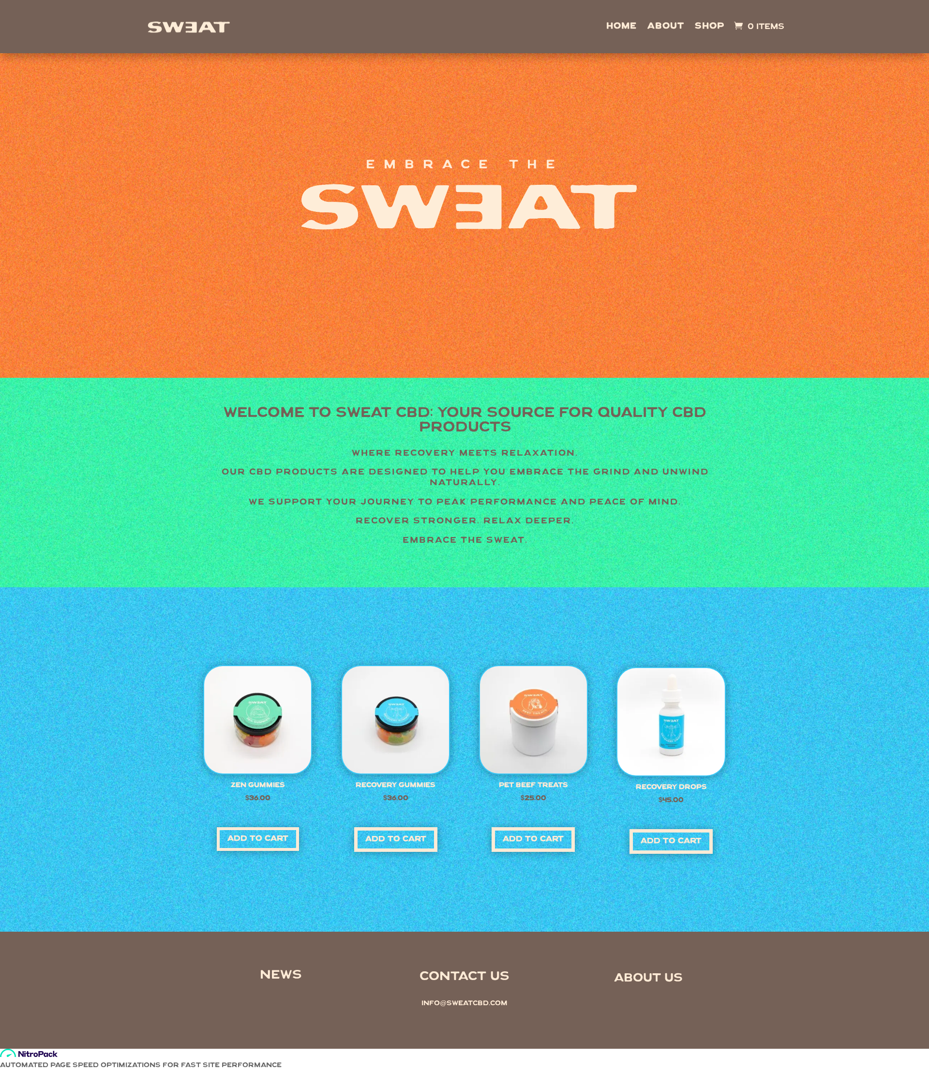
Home (621, 26)
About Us (648, 978)
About (665, 26)
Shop (709, 26)
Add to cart (257, 838)
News (281, 975)
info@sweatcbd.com (464, 1003)
